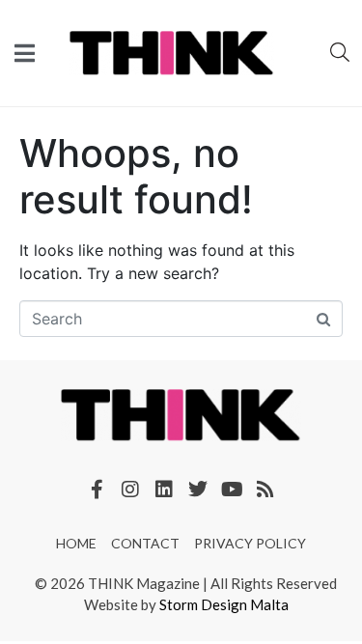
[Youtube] (231, 489)
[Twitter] (198, 489)
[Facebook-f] (96, 489)
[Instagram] (130, 489)
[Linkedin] (164, 489)
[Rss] (265, 489)
